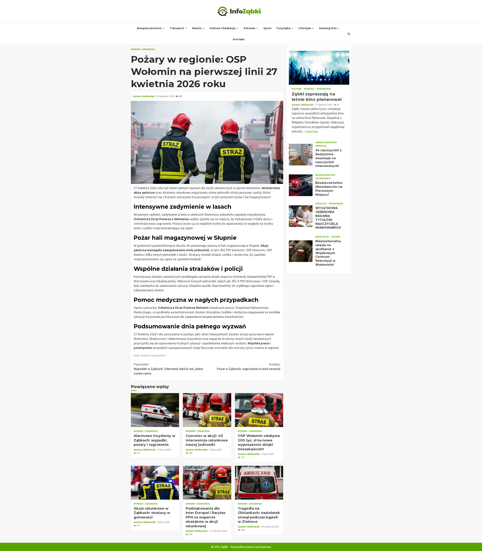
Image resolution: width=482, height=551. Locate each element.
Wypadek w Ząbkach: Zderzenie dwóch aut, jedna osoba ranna (168, 369)
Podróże (309, 89)
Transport (177, 28)
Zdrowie (249, 28)
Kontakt (239, 39)
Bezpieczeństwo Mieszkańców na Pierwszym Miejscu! (301, 185)
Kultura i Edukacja (222, 28)
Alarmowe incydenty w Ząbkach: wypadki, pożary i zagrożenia (155, 410)
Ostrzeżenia (323, 178)
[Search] (349, 33)
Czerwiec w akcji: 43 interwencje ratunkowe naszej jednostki (207, 410)
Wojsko (335, 237)
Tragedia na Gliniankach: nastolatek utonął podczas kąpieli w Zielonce (259, 483)
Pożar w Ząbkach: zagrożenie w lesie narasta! (248, 367)
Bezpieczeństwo (149, 28)
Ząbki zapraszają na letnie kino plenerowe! (319, 68)
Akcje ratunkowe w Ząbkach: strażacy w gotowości (155, 483)
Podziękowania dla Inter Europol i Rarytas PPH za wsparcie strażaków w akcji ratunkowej (207, 483)
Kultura (297, 89)
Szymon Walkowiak (144, 96)
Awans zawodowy (326, 143)
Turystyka (283, 28)
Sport (267, 28)
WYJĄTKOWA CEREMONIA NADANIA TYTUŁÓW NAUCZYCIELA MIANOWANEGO (301, 216)
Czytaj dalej (311, 131)
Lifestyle (304, 28)
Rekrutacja (322, 237)
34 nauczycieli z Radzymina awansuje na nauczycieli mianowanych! (301, 154)
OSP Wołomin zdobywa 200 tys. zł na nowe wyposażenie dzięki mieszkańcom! (259, 410)
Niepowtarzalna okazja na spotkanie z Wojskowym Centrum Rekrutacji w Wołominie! (301, 251)
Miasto (197, 28)
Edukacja (320, 146)
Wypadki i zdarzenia (143, 49)
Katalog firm (328, 28)
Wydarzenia (324, 89)
